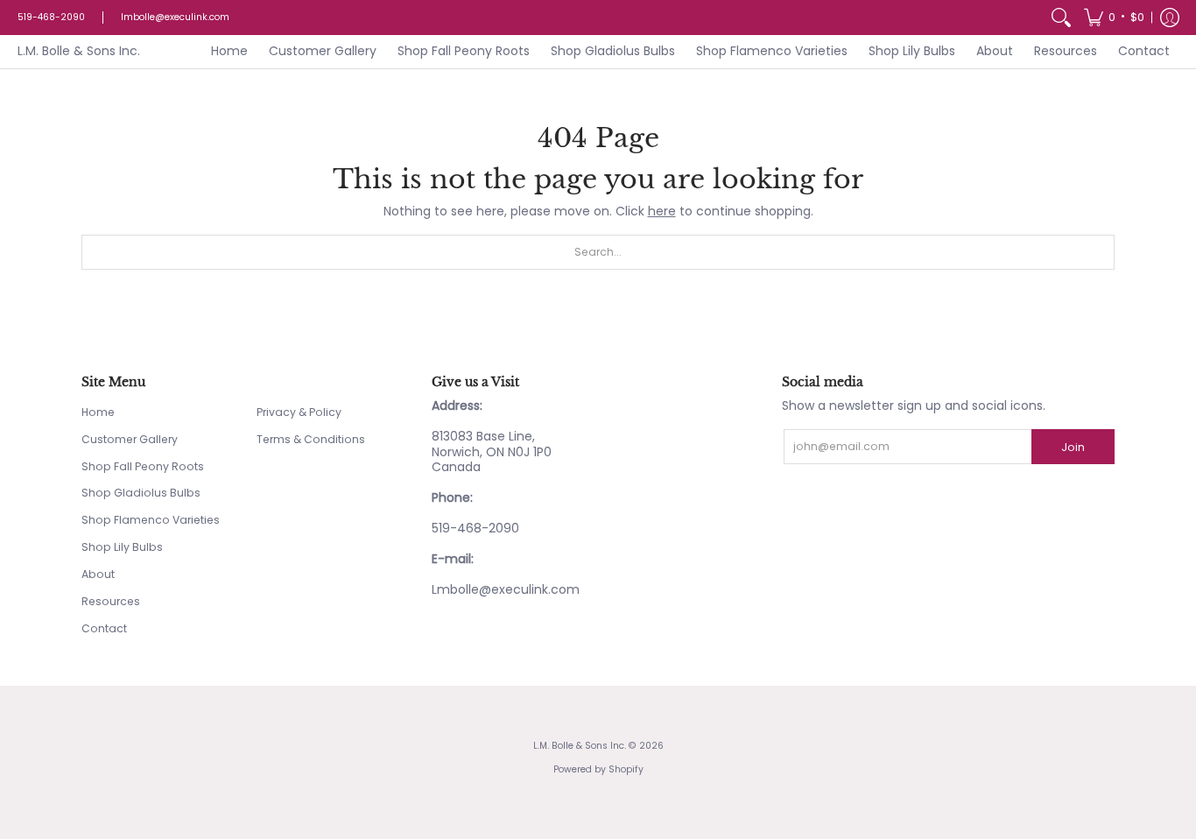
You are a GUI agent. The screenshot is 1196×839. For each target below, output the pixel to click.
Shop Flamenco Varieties (150, 519)
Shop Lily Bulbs (122, 546)
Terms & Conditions (311, 439)
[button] (1114, 17)
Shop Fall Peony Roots (142, 466)
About (98, 574)
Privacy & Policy (299, 412)
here (662, 211)
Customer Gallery (129, 439)
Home (98, 412)
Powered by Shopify (598, 769)
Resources (110, 601)
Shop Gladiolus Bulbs (141, 492)
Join (1073, 447)
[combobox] (598, 252)
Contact (104, 628)
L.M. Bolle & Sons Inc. (79, 51)
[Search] (1061, 17)
